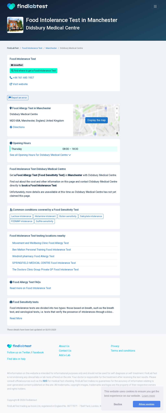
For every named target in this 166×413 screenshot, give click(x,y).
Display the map (96, 120)
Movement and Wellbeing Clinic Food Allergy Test (40, 243)
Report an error (19, 97)
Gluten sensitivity (68, 216)
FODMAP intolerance (21, 221)
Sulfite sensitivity (44, 221)
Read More (16, 318)
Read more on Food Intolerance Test (30, 288)
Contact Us (65, 350)
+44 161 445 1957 (23, 77)
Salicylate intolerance (91, 216)
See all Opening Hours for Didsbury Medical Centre (39, 154)
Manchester (51, 48)
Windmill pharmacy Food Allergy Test (33, 256)
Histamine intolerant (45, 216)
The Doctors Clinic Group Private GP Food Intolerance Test (45, 269)
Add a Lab (64, 355)
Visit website (20, 84)
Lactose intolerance (21, 216)
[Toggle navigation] (155, 6)
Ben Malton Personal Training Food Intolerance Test (41, 249)
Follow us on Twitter (18, 352)
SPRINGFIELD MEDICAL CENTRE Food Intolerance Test (44, 262)
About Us (64, 346)
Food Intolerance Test (32, 48)
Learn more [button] (148, 395)
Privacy (115, 346)
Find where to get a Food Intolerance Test (34, 70)
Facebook (38, 352)
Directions (18, 127)
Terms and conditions (123, 350)
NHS (45, 381)
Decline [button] (118, 404)
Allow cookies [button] (146, 404)
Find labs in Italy (16, 358)
